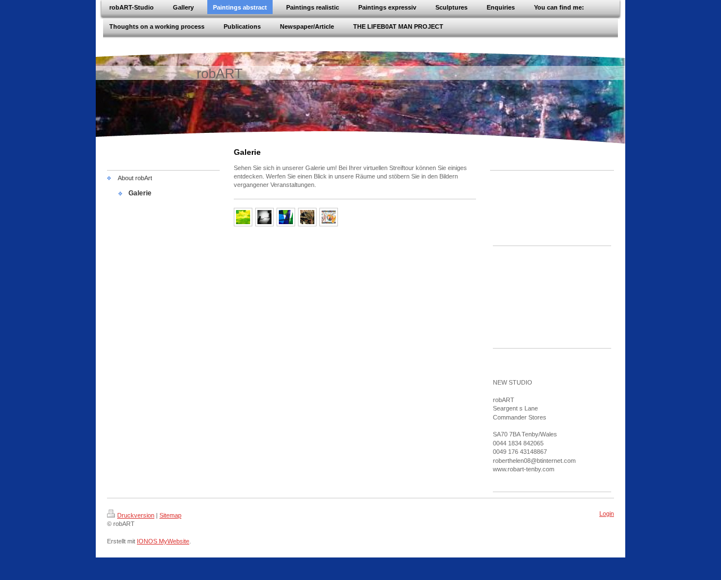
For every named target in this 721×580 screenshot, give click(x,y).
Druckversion (135, 515)
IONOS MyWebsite (163, 541)
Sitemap (170, 515)
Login (606, 513)
